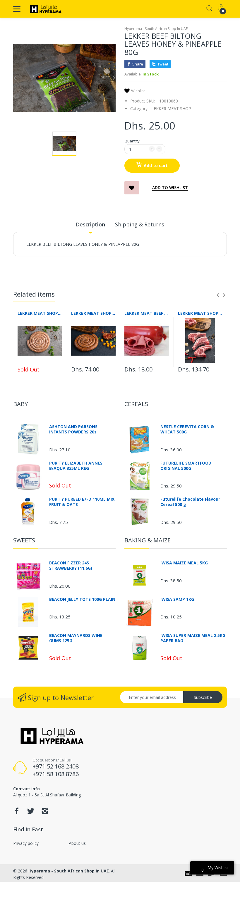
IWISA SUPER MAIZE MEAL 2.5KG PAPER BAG (192, 638)
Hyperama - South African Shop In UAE (156, 28)
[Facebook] (16, 813)
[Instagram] (44, 813)
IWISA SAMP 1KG (177, 599)
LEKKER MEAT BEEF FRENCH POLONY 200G (146, 313)
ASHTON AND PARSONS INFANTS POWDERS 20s (73, 429)
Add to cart (156, 165)
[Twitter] (30, 813)
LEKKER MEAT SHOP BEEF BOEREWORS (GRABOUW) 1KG (93, 313)
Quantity (132, 141)
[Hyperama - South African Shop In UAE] (44, 9)
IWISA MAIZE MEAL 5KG (184, 563)
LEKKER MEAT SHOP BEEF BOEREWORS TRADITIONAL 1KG (40, 313)
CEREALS (136, 404)
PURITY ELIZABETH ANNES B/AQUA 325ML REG (75, 465)
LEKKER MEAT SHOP (171, 108)
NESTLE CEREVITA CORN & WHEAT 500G (187, 429)
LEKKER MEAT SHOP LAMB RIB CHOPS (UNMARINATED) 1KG (200, 313)
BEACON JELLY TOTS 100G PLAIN (82, 599)
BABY (20, 404)
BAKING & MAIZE (147, 540)
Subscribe (203, 697)
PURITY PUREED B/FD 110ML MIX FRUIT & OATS (81, 502)
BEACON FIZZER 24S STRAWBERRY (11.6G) (70, 565)
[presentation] (218, 295)
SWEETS (24, 540)
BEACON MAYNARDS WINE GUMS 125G (75, 638)
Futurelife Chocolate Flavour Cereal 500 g (190, 502)
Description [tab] (90, 224)
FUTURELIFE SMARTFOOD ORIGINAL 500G (185, 465)
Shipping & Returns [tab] (139, 224)
